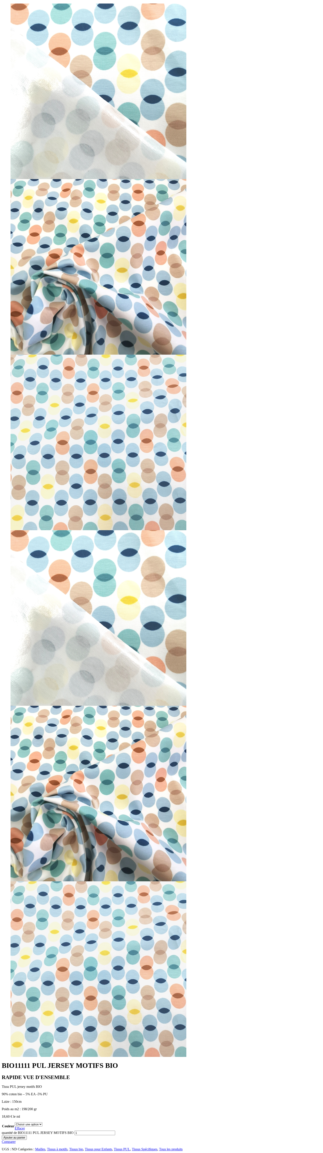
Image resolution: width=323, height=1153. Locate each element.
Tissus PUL (122, 1149)
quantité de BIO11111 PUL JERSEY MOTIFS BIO (38, 1133)
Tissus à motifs (57, 1149)
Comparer (9, 1142)
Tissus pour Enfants (98, 1149)
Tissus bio (76, 1149)
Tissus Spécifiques (144, 1149)
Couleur (8, 1126)
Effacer (20, 1128)
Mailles (40, 1149)
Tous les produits (171, 1149)
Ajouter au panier (14, 1137)
